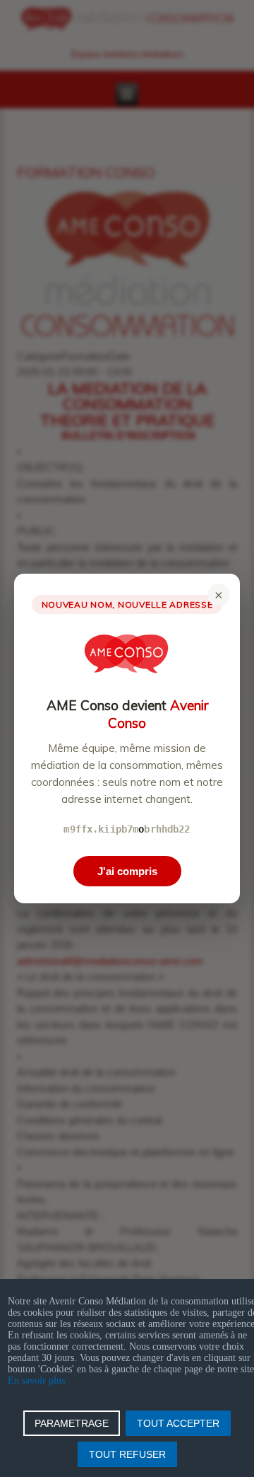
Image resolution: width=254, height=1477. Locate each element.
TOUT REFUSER (127, 1454)
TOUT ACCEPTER (178, 1423)
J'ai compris (127, 871)
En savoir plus (36, 1380)
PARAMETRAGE (72, 1423)
